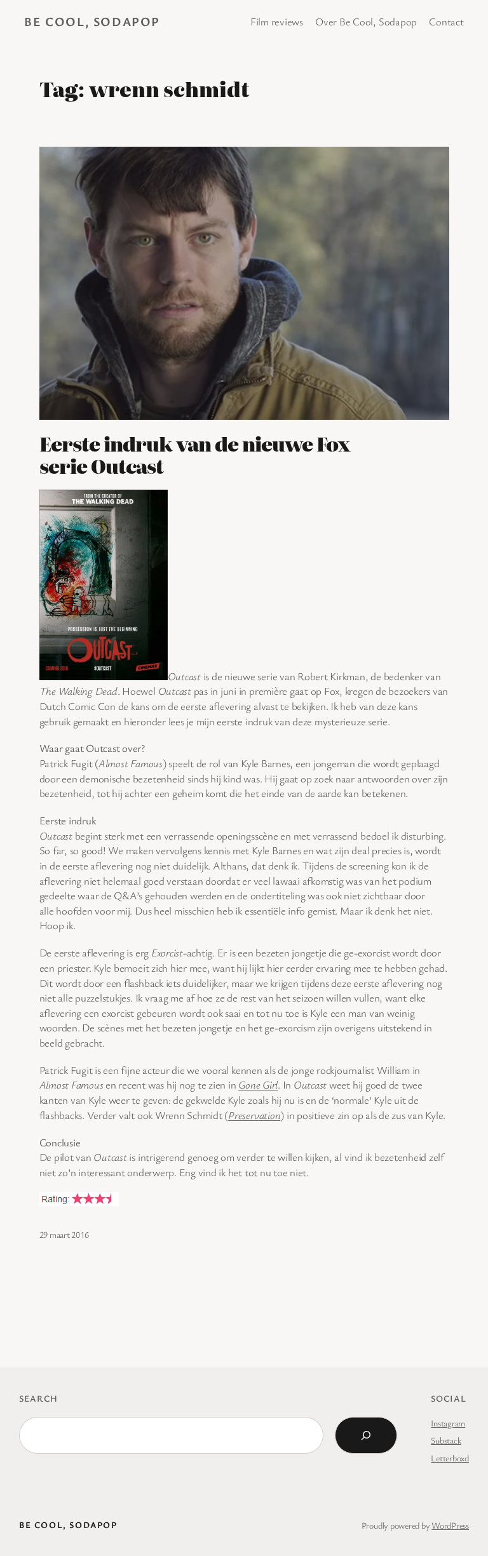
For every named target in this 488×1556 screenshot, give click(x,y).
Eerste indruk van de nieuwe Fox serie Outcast (194, 455)
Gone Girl (258, 1084)
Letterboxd (450, 1458)
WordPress (450, 1525)
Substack (446, 1440)
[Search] (366, 1435)
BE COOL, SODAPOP (92, 21)
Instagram (448, 1423)
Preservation (254, 1115)
